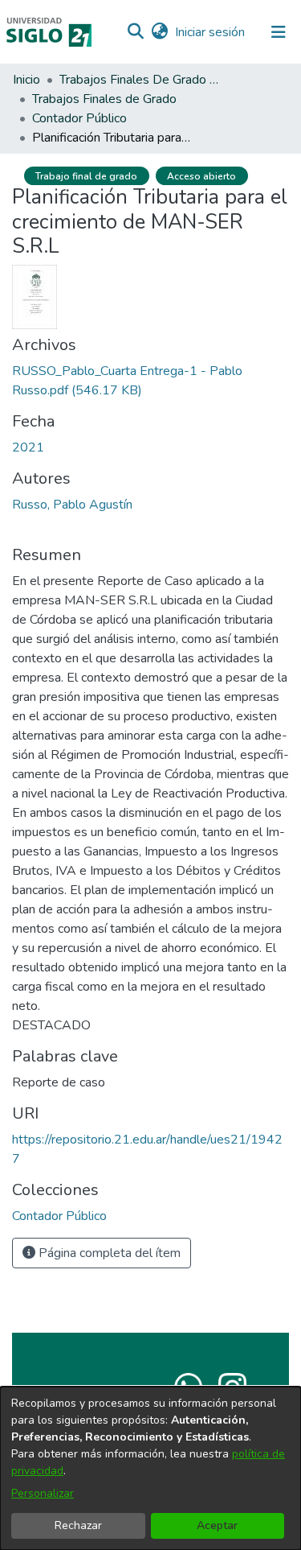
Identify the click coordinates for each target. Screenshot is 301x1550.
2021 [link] (28, 447)
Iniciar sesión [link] (210, 32)
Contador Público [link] (79, 118)
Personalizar (42, 1493)
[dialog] (150, 1468)
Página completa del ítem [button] (108, 1253)
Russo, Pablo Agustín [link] (72, 504)
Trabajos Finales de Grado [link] (104, 99)
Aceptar (217, 1525)
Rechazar (78, 1525)
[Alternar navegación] (278, 32)
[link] (59, 1216)
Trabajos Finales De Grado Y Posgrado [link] (139, 80)
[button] (135, 32)
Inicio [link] (26, 80)
